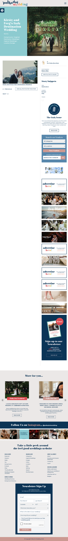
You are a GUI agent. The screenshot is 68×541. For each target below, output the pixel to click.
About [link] (48, 456)
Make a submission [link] (52, 469)
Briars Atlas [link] (45, 71)
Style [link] (27, 466)
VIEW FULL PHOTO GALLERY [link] (50, 74)
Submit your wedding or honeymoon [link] (53, 471)
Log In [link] (49, 463)
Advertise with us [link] (51, 474)
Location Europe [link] (9, 43)
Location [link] (28, 464)
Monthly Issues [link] (29, 472)
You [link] (5, 462)
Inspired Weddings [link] (10, 41)
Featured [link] (7, 456)
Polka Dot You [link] (51, 398)
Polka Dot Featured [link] (17, 398)
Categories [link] (29, 456)
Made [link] (6, 460)
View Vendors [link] (54, 151)
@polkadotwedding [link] (50, 425)
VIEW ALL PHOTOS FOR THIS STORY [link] (26, 89)
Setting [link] (28, 468)
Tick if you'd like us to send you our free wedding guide (33, 519)
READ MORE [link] (54, 130)
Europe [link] (44, 92)
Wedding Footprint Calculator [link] (9, 472)
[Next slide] (65, 400)
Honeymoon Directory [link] (10, 481)
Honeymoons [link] (8, 37)
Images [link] (28, 460)
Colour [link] (27, 462)
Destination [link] (45, 87)
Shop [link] (6, 468)
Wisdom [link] (7, 458)
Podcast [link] (7, 466)
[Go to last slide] (2, 400)
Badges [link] (49, 476)
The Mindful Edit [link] (9, 470)
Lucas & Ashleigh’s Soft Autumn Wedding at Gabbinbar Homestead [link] (17, 404)
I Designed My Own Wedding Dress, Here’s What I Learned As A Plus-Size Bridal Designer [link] (51, 405)
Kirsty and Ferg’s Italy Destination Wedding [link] (17, 84)
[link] (2, 10)
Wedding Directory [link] (9, 479)
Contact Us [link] (50, 461)
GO (63, 157)
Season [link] (28, 470)
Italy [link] (43, 93)
